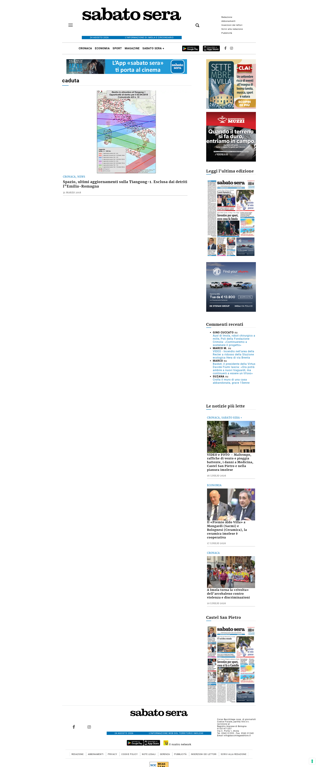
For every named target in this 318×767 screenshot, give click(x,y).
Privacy (113, 754)
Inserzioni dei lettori (231, 25)
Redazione (226, 17)
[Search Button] (192, 23)
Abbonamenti (228, 21)
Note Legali (149, 754)
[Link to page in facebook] (74, 727)
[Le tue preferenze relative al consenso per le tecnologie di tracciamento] (312, 761)
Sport (117, 48)
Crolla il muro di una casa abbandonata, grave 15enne (231, 381)
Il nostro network (179, 744)
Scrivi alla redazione (232, 29)
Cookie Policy (129, 754)
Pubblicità (226, 33)
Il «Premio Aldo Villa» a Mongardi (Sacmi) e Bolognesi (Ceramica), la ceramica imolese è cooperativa (227, 529)
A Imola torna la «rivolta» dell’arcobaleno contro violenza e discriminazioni (228, 593)
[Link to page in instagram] (89, 727)
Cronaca (85, 48)
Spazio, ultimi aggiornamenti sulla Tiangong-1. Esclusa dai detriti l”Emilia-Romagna (125, 184)
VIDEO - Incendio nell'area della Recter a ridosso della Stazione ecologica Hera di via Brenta (233, 354)
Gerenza (165, 754)
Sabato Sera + (153, 48)
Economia (102, 48)
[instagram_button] (232, 48)
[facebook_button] (225, 48)
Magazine (132, 48)
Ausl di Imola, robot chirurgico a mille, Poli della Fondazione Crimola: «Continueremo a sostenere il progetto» (234, 340)
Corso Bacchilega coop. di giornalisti (236, 719)
